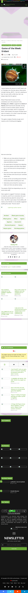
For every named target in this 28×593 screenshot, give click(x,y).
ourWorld (8, 40)
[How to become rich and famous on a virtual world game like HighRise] (6, 390)
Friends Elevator (14, 491)
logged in (9, 266)
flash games (7, 218)
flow (16, 218)
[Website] (9, 257)
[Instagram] (17, 257)
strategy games (19, 228)
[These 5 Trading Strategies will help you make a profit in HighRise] (6, 398)
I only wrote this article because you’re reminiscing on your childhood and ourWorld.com (21, 310)
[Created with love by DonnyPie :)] (10, 5)
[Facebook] (11, 257)
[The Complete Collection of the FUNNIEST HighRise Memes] (7, 282)
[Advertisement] (14, 22)
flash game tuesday (18, 215)
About (8, 583)
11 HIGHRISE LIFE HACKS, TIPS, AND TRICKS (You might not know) (18, 380)
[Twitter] (13, 257)
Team (11, 583)
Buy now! (23, 583)
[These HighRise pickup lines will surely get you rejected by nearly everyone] (5, 468)
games (10, 222)
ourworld (18, 222)
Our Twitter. (5, 502)
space (21, 225)
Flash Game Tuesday (6, 45)
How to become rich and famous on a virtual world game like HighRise (18, 389)
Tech (19, 583)
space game (7, 228)
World (15, 583)
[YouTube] (15, 257)
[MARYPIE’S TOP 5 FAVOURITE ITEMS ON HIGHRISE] (23, 470)
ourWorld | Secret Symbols (17, 482)
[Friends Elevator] (5, 494)
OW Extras (13, 40)
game (22, 218)
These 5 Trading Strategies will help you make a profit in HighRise (18, 396)
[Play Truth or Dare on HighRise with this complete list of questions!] (21, 282)
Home (4, 40)
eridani (7, 215)
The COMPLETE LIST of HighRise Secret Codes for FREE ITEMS (7, 313)
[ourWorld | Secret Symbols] (5, 485)
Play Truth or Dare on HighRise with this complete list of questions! (20, 292)
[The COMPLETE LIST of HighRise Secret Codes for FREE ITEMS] (7, 304)
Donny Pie (6, 54)
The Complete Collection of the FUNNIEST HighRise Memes (6, 292)
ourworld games (10, 225)
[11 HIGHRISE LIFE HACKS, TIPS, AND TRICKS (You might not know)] (6, 382)
